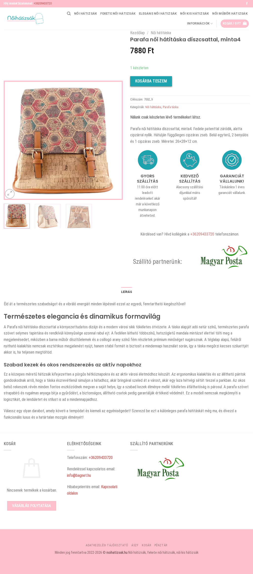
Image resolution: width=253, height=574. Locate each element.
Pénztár (160, 545)
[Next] (114, 140)
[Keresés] (69, 13)
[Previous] (12, 140)
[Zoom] (10, 194)
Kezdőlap (137, 32)
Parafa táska (170, 107)
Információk (198, 23)
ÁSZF (134, 545)
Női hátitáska (161, 32)
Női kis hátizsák (194, 13)
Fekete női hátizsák (117, 13)
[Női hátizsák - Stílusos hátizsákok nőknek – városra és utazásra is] (23, 18)
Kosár (146, 545)
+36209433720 (43, 3)
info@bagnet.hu (79, 475)
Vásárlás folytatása (31, 505)
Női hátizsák (85, 13)
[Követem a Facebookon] (246, 3)
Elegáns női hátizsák (158, 13)
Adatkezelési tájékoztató (107, 545)
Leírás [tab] (126, 292)
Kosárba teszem (151, 81)
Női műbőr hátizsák (230, 13)
